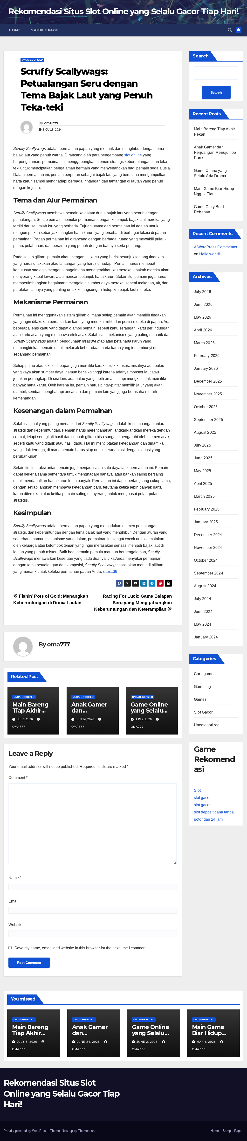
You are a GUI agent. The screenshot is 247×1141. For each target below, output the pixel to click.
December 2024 (208, 535)
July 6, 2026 (27, 1041)
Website (15, 925)
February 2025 (207, 509)
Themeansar (86, 1131)
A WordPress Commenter (215, 247)
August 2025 (205, 432)
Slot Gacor (203, 712)
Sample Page (44, 30)
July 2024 (202, 599)
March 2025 (204, 496)
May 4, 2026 (207, 1041)
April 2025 (203, 484)
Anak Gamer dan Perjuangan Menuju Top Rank (215, 152)
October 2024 (206, 560)
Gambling (202, 687)
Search (201, 56)
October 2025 (206, 407)
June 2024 (203, 611)
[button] (230, 30)
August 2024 (205, 586)
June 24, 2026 (89, 1041)
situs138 (110, 571)
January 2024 (206, 637)
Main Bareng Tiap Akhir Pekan (30, 710)
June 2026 (203, 304)
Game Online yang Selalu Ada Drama (149, 710)
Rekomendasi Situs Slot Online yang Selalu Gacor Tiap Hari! (123, 11)
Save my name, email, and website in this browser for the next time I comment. (80, 948)
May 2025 (202, 471)
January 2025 (206, 522)
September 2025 (208, 420)
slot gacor (202, 798)
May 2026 (202, 317)
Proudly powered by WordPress (26, 1131)
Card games (204, 674)
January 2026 (206, 368)
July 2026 (202, 292)
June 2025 (203, 458)
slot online (133, 155)
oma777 (51, 123)
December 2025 (208, 381)
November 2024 (208, 548)
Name (14, 878)
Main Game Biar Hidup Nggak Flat (208, 1033)
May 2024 (202, 624)
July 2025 (202, 445)
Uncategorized (32, 59)
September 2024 (208, 573)
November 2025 (208, 394)
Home (15, 30)
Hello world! (209, 254)
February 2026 (207, 356)
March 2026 (204, 343)
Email (14, 901)
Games (200, 699)
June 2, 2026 (148, 1041)
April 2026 (203, 330)
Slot (197, 790)
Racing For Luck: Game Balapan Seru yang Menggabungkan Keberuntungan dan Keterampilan (133, 603)
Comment (17, 778)
